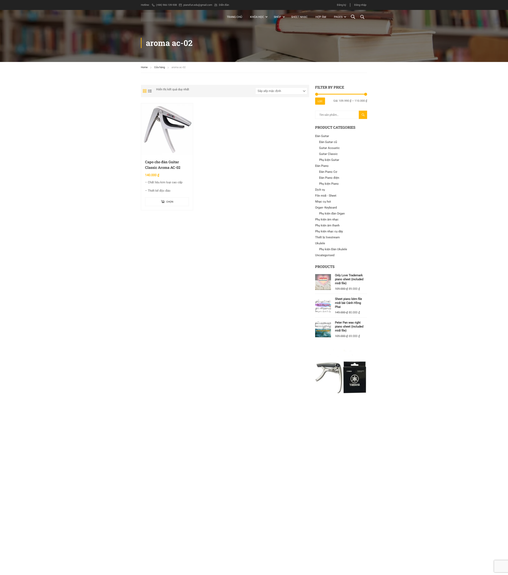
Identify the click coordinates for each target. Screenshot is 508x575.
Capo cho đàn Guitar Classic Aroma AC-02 (162, 164)
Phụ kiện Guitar (329, 160)
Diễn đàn (224, 4)
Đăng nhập (360, 4)
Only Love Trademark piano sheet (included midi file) (349, 279)
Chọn (169, 201)
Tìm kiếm (364, 116)
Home (144, 67)
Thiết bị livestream (327, 237)
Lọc (320, 101)
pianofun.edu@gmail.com (197, 4)
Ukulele (320, 243)
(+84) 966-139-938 (166, 4)
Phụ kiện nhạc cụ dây (329, 231)
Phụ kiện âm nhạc (327, 219)
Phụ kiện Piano (329, 184)
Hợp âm (321, 16)
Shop (277, 16)
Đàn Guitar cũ (328, 142)
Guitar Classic (328, 154)
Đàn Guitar (322, 136)
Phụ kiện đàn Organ (332, 213)
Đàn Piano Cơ (328, 172)
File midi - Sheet (325, 195)
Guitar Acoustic (329, 148)
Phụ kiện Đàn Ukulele (333, 249)
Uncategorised (324, 255)
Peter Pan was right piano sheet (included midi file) (349, 326)
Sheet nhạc (299, 16)
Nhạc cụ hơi (323, 201)
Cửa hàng (159, 67)
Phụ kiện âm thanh (327, 225)
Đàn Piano (322, 166)
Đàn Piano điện (329, 178)
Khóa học (257, 16)
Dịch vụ (320, 189)
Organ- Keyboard (326, 207)
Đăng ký (341, 4)
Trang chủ (234, 16)
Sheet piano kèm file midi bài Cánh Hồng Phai (348, 303)
